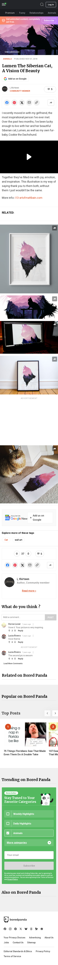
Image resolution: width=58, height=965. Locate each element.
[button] (47, 713)
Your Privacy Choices (14, 937)
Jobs (6, 942)
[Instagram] (10, 929)
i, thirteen (14, 87)
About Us (49, 937)
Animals (7, 59)
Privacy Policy (43, 951)
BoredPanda (18, 4)
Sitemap (31, 942)
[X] (20, 929)
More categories (17, 842)
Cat (6, 540)
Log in (51, 4)
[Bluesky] (26, 929)
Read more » (29, 590)
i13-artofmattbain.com (28, 197)
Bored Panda (15, 919)
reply (20, 630)
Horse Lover (14, 624)
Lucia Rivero (14, 635)
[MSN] (36, 929)
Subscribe (29, 865)
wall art (18, 540)
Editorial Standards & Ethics (18, 951)
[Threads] (31, 929)
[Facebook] (5, 929)
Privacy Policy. (12, 879)
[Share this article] (51, 103)
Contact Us (18, 942)
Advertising (35, 937)
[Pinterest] (15, 929)
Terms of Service (12, 956)
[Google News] (42, 929)
